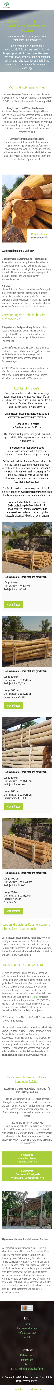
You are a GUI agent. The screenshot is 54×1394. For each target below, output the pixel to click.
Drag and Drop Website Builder (27, 1389)
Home (27, 1323)
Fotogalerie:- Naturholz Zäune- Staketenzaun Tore (27, 1158)
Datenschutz (27, 1355)
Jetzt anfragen (13, 604)
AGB (27, 1364)
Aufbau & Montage (27, 1328)
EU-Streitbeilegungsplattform (27, 1368)
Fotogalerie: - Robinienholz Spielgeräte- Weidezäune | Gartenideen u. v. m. (27, 1174)
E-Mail (35, 996)
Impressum (27, 1359)
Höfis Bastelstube (27, 1332)
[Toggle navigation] (48, 4)
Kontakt (27, 1337)
